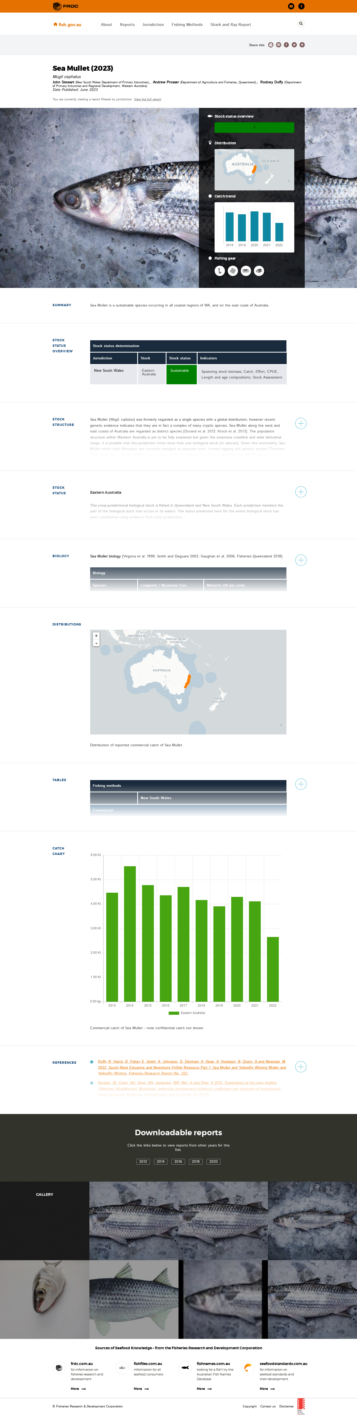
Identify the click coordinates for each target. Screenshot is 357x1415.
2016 (178, 1162)
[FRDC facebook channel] (301, 6)
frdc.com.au (82, 1363)
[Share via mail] (278, 44)
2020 (213, 1162)
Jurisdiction (153, 25)
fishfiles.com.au (148, 1363)
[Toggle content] (300, 423)
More (75, 1389)
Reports (127, 25)
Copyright (250, 1406)
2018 (196, 1162)
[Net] (233, 271)
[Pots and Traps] (259, 271)
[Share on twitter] (294, 44)
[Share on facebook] (286, 44)
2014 (161, 1162)
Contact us (268, 1406)
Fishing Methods (187, 25)
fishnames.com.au (213, 1363)
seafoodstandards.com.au (278, 1363)
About (106, 25)
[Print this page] (270, 44)
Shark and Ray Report (230, 25)
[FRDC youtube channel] (291, 6)
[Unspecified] (246, 271)
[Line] (220, 271)
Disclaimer (286, 1406)
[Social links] (66, 6)
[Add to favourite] (302, 44)
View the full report (147, 99)
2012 (143, 1162)
